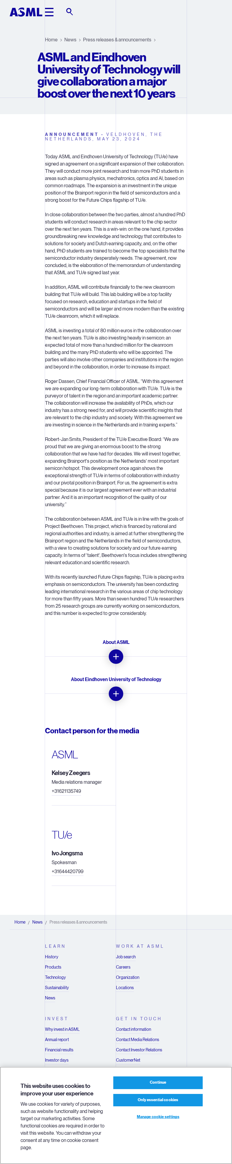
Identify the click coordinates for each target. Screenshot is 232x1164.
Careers (123, 967)
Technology (55, 977)
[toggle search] (70, 12)
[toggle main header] (49, 12)
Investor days (57, 1060)
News (70, 40)
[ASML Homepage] (26, 12)
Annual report (57, 1039)
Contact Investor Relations (139, 1049)
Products (53, 967)
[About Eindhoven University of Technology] (116, 694)
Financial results (59, 1049)
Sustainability (57, 987)
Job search (126, 956)
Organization (127, 977)
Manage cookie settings (158, 1116)
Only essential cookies (158, 1100)
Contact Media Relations (137, 1039)
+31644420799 (67, 871)
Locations (125, 987)
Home (51, 40)
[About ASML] (116, 656)
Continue (158, 1082)
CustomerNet (128, 1060)
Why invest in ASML (62, 1029)
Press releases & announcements (117, 40)
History (51, 956)
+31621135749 (66, 791)
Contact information (133, 1029)
